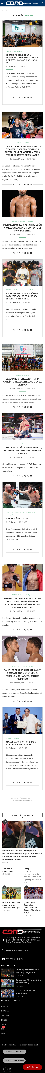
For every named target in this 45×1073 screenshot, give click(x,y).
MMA (3, 1034)
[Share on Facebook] (17, 98)
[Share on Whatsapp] (22, 98)
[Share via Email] (31, 98)
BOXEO (4, 1020)
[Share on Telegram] (25, 98)
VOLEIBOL (5, 1015)
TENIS (3, 1024)
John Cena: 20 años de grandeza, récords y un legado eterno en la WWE (22, 450)
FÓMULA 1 (5, 1006)
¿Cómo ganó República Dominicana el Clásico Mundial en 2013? (32, 907)
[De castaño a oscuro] (22, 495)
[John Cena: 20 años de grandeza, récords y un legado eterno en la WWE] (22, 426)
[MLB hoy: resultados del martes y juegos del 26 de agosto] (7, 973)
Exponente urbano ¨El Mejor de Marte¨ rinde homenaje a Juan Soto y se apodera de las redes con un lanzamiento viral (22, 855)
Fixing (26, 869)
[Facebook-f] (3, 1069)
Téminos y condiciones (7, 870)
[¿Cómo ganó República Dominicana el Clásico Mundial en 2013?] (33, 893)
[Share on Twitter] (20, 97)
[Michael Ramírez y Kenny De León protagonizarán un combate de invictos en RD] (22, 203)
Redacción (12, 66)
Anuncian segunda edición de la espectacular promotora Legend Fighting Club (22, 296)
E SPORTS (5, 1011)
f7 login (27, 871)
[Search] (42, 3)
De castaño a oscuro (17, 518)
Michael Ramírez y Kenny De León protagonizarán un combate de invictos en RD (22, 228)
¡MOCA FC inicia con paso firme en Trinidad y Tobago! (11, 905)
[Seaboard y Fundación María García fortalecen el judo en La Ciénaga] (22, 357)
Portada (4, 11)
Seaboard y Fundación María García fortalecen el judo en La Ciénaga (22, 382)
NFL (2, 1029)
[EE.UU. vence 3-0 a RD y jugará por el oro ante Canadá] (7, 993)
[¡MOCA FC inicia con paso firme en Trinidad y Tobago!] (11, 893)
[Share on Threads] (28, 97)
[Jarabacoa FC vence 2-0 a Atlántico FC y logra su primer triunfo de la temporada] (7, 983)
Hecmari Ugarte (18, 159)
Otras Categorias (10, 1001)
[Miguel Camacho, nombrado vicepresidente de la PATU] (22, 720)
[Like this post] (14, 98)
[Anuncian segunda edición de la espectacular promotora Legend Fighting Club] (22, 272)
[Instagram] (9, 1069)
